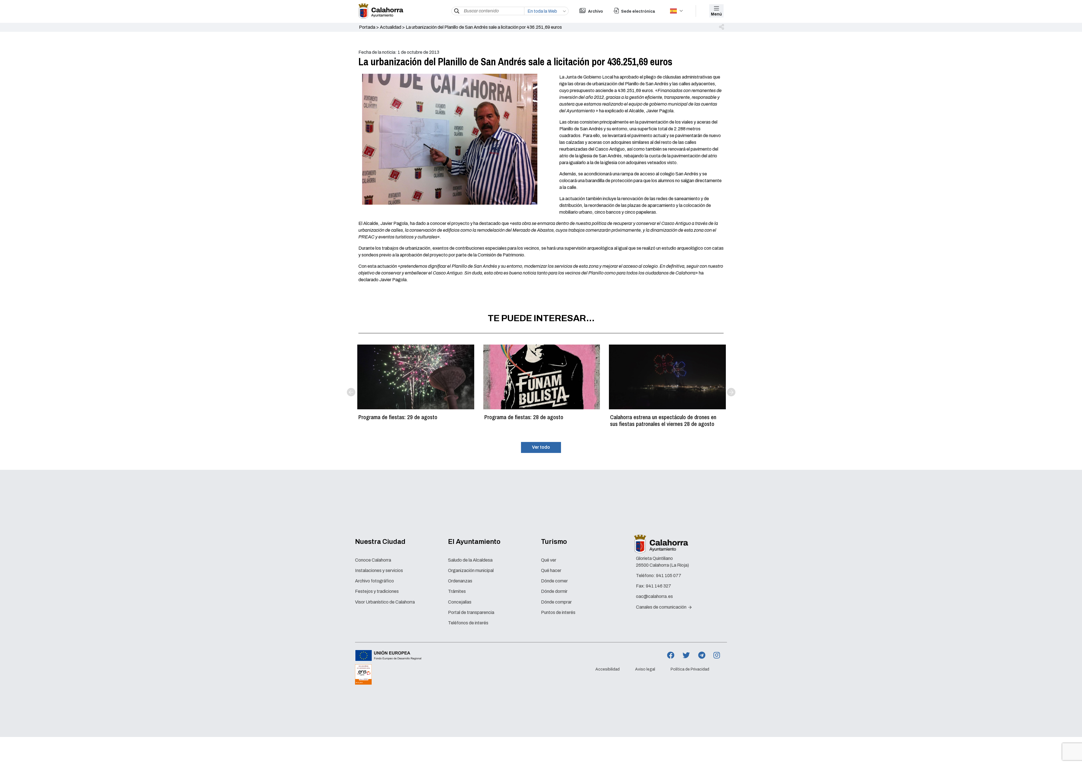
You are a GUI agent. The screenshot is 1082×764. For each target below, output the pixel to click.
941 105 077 (668, 575)
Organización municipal (471, 570)
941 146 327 (658, 586)
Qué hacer (551, 570)
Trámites (457, 591)
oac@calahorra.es (654, 596)
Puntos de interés (558, 612)
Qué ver (548, 560)
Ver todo (541, 447)
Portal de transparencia (471, 612)
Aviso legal (645, 669)
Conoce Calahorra (373, 560)
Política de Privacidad (690, 669)
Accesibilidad (607, 669)
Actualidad (390, 27)
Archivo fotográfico (374, 580)
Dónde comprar (556, 602)
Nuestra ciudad (380, 541)
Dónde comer (554, 580)
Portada (367, 27)
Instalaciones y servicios (379, 570)
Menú (716, 14)
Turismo (554, 541)
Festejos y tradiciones (377, 591)
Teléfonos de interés (468, 622)
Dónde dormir (554, 591)
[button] (722, 27)
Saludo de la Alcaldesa (470, 560)
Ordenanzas (460, 580)
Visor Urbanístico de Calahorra (385, 602)
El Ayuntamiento (474, 541)
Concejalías (459, 602)
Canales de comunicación (661, 607)
